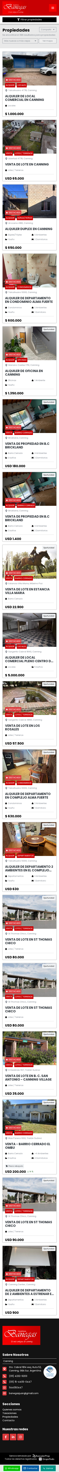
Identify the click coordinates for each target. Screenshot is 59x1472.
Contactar (32, 1468)
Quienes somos (11, 1409)
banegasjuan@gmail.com (24, 1393)
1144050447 (16, 1387)
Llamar (49, 1468)
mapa (49, 40)
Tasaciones (9, 1413)
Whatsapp (13, 1468)
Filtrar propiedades (31, 19)
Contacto (8, 1420)
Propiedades (10, 1416)
